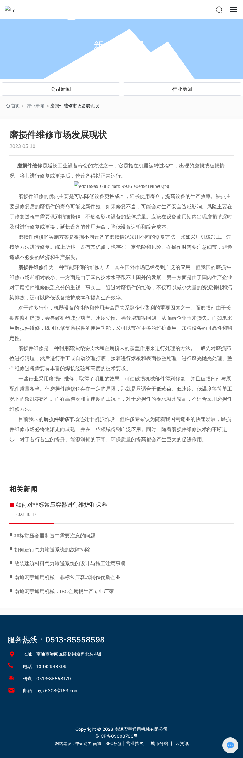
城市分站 (159, 743)
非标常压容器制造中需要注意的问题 (54, 535)
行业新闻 (182, 89)
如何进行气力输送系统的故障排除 (52, 549)
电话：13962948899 (45, 666)
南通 (97, 743)
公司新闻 (61, 89)
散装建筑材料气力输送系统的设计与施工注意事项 (70, 563)
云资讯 (182, 743)
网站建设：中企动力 (73, 743)
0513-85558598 (75, 639)
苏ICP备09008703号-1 (118, 736)
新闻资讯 (121, 45)
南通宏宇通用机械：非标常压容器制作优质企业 (67, 577)
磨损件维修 (31, 196)
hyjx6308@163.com (57, 690)
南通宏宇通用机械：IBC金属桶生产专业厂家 (64, 591)
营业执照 (135, 743)
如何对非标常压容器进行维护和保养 (61, 505)
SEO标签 (113, 743)
